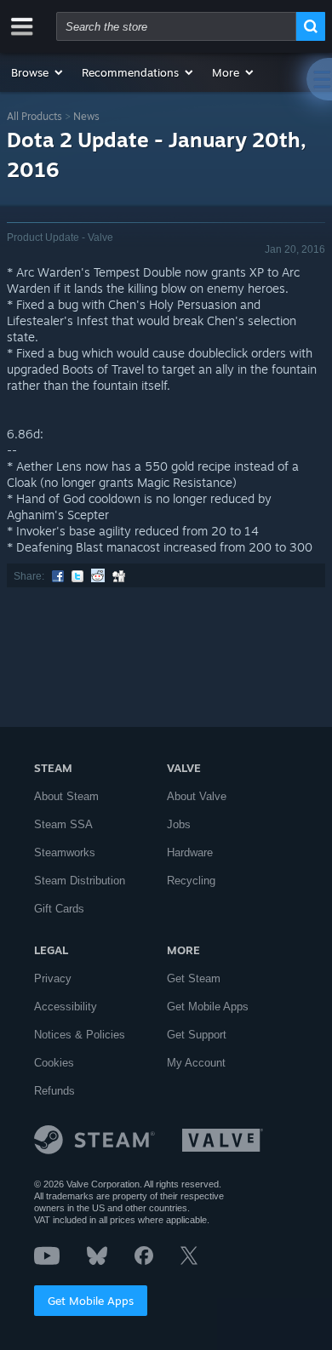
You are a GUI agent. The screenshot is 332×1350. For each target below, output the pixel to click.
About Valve (196, 796)
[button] (38, 72)
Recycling (191, 880)
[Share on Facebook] (58, 576)
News (86, 116)
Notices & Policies (79, 1034)
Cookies (54, 1062)
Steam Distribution (79, 880)
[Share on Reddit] (98, 576)
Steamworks (64, 852)
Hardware (190, 852)
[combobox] (176, 26)
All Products (34, 116)
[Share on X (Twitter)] (77, 576)
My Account (196, 1062)
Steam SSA (63, 824)
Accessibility (65, 1006)
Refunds (54, 1090)
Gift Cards (59, 908)
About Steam (66, 796)
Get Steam (193, 978)
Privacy (53, 978)
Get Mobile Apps (91, 1300)
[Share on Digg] (118, 576)
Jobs (179, 824)
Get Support (196, 1034)
